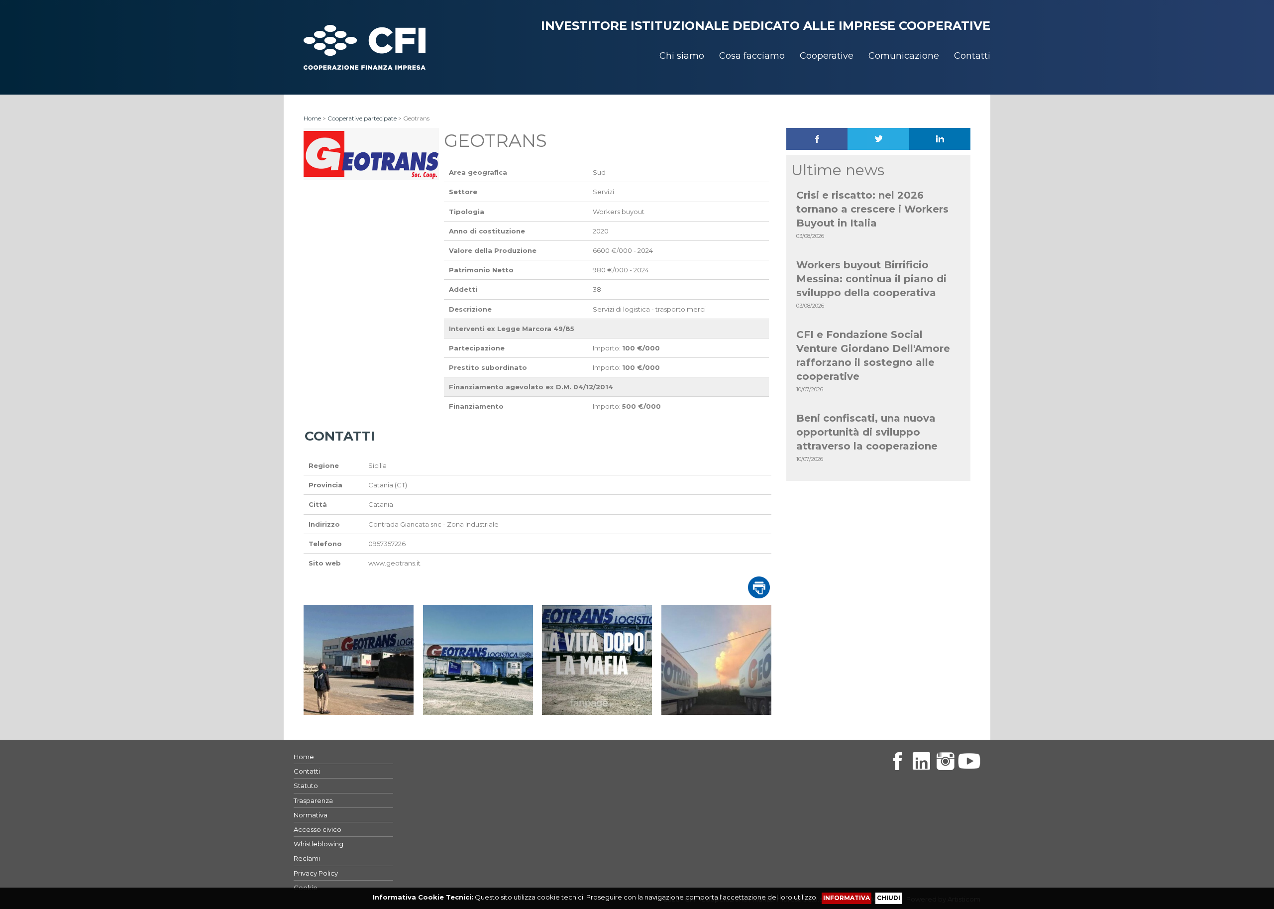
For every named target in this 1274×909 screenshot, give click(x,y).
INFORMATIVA (846, 898)
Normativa (310, 815)
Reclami (307, 858)
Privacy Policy (316, 873)
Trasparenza (313, 800)
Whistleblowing (318, 844)
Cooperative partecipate (362, 118)
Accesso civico (317, 829)
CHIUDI (888, 898)
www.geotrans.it (394, 563)
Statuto (306, 786)
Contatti (307, 771)
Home (312, 118)
